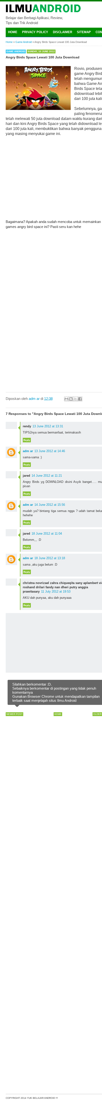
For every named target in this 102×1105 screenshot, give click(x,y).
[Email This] (66, 399)
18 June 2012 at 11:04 (47, 533)
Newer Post (14, 714)
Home (12, 32)
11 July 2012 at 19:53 (55, 591)
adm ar (28, 451)
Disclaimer (62, 32)
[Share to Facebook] (80, 399)
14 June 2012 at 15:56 (49, 504)
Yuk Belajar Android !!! (42, 1098)
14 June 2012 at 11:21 (47, 475)
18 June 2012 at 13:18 (49, 558)
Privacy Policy (35, 32)
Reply (26, 440)
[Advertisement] (57, 174)
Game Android (15, 51)
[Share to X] (75, 399)
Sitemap (84, 32)
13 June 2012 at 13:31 (47, 426)
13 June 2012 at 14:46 (49, 451)
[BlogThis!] (71, 399)
